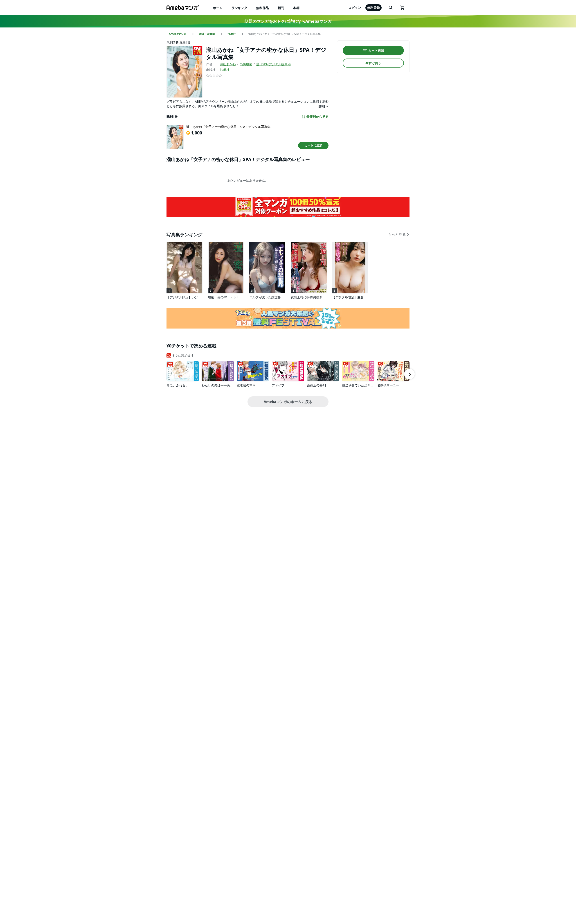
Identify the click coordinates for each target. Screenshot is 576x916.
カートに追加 (313, 145)
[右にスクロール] (409, 374)
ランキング (239, 8)
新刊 (281, 8)
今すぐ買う (373, 63)
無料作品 (262, 8)
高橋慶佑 (246, 64)
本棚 (296, 8)
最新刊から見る (317, 117)
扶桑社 (225, 70)
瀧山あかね (228, 64)
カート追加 (376, 50)
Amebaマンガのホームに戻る (288, 401)
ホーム (218, 8)
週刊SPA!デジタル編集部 (273, 64)
